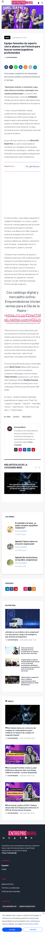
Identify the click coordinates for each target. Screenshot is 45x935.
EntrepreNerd (12, 57)
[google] (30, 589)
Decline (33, 929)
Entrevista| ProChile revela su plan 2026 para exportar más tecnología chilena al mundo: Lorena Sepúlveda (21, 770)
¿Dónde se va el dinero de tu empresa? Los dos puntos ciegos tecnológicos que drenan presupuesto (22, 634)
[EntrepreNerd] (23, 3)
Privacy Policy (33, 924)
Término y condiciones (10, 888)
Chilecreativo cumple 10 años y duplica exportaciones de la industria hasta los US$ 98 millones (29, 680)
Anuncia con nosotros (27, 906)
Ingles (4, 869)
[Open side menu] (3, 1)
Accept (12, 929)
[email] (25, 67)
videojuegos (26, 416)
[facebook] (6, 67)
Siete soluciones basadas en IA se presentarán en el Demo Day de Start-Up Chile (29, 650)
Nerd (7, 37)
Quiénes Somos (8, 884)
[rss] (34, 589)
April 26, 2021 (35, 323)
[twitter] (11, 67)
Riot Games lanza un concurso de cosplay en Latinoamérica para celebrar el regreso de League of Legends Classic (22, 487)
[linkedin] (21, 67)
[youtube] (33, 449)
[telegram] (35, 67)
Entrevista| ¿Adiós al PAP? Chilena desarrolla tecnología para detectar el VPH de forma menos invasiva (21, 807)
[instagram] (20, 449)
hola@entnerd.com (9, 906)
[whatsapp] (16, 67)
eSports (16, 416)
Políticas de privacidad (11, 891)
